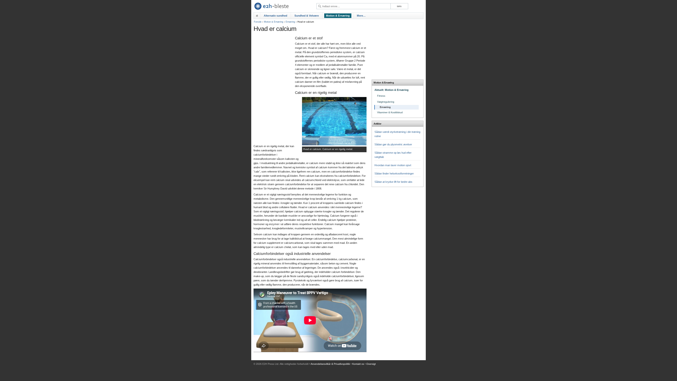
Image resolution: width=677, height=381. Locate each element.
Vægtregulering (385, 102)
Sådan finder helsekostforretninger (394, 173)
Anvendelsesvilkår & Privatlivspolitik (330, 363)
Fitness (381, 96)
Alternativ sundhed (275, 15)
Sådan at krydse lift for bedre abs (393, 181)
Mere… (361, 15)
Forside (257, 21)
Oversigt (371, 363)
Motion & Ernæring (338, 15)
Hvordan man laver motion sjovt (392, 165)
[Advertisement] (273, 89)
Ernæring (290, 21)
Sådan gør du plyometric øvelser (393, 144)
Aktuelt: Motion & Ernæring (391, 89)
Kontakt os (358, 363)
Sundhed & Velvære (306, 15)
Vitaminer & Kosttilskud (390, 112)
